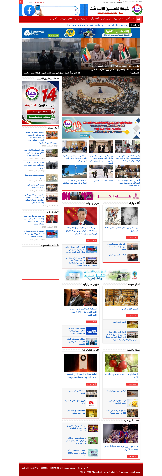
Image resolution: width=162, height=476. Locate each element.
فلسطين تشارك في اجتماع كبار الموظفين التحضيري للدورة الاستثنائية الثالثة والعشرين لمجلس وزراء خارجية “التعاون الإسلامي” (42, 137)
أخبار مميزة (118, 18)
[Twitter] (41, 2)
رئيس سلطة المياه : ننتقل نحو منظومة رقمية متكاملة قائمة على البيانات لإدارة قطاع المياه (88, 25)
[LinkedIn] (38, 2)
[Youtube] (35, 2)
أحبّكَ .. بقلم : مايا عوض (117, 255)
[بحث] (21, 2)
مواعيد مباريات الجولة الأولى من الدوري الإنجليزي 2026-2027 (76, 452)
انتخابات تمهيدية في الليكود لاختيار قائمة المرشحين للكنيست (76, 341)
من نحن (112, 2)
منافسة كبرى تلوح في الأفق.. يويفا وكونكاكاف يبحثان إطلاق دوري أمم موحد (76, 440)
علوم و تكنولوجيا (90, 350)
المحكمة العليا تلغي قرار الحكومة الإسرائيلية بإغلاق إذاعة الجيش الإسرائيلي (83, 312)
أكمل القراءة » (91, 240)
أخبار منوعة (52, 18)
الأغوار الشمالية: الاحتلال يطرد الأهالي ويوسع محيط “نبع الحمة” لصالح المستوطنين (34, 152)
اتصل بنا (105, 2)
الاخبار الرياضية (65, 18)
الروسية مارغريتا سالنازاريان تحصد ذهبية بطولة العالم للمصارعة (76, 428)
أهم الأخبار (130, 18)
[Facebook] (43, 2)
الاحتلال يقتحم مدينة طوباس (103, 180)
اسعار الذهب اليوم (130, 309)
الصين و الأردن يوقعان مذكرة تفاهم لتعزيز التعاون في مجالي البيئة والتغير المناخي (75, 249)
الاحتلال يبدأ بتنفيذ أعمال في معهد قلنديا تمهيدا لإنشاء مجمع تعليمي (34, 165)
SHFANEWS (32, 468)
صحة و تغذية (133, 350)
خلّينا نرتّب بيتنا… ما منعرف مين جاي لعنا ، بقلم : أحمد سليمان (116, 246)
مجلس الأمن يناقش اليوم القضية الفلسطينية (115, 111)
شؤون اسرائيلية (80, 18)
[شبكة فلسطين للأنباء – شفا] (115, 9)
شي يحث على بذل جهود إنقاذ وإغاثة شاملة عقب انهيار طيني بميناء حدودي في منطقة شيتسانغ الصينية (81, 230)
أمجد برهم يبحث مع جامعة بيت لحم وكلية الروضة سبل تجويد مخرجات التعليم (129, 183)
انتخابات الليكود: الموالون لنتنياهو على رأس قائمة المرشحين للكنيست (76, 330)
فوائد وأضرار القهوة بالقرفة (116, 391)
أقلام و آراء (94, 18)
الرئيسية (119, 2)
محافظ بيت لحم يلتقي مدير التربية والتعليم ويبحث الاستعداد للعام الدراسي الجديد (75, 158)
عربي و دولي (106, 18)
